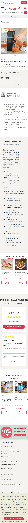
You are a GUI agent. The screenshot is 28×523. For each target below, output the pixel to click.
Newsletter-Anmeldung (9, 461)
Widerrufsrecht (6, 472)
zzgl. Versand (23, 80)
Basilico (3, 59)
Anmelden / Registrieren (9, 449)
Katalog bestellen (7, 456)
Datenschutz (24, 521)
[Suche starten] (25, 12)
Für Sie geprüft (11, 93)
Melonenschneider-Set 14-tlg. (7, 272)
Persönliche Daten (7, 454)
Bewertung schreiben (14, 326)
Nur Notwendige (10, 521)
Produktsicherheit (7, 474)
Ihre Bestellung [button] (8, 442)
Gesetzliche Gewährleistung (10, 484)
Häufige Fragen (6, 446)
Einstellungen (18, 521)
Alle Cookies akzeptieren (14, 518)
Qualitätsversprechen (8, 482)
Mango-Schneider (20, 272)
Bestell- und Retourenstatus (10, 451)
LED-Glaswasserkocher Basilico (20, 398)
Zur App (24, 3)
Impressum (3, 521)
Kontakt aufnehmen (7, 459)
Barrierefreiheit (6, 477)
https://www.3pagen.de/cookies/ (10, 512)
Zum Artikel (7, 282)
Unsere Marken (6, 479)
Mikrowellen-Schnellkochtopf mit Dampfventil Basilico (6, 400)
